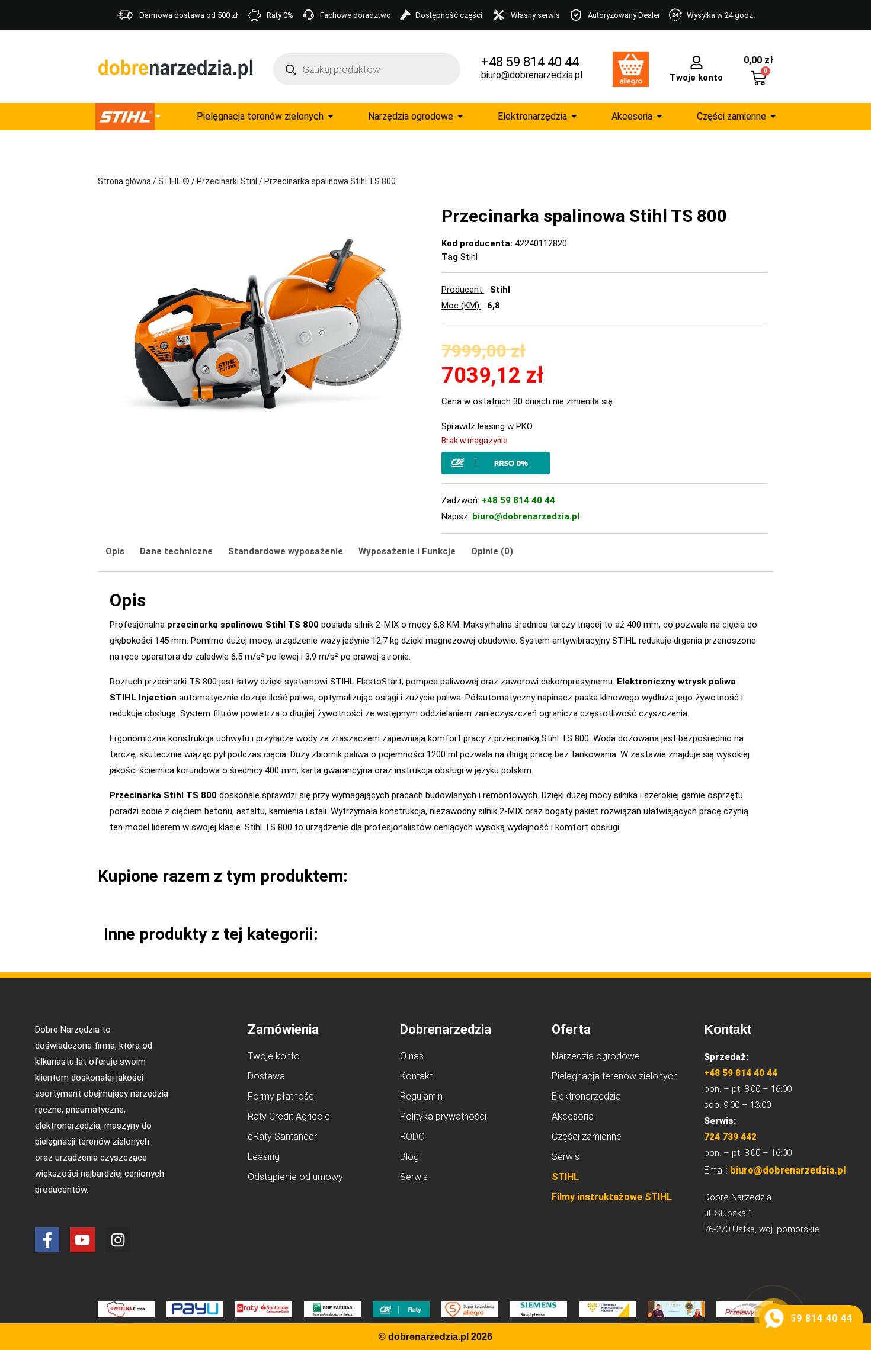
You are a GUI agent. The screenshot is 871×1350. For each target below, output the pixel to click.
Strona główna (124, 181)
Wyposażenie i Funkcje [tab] (407, 551)
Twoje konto (696, 77)
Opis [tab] (114, 551)
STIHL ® (174, 181)
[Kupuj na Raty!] (604, 463)
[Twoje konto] (696, 61)
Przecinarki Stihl (227, 181)
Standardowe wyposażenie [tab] (285, 551)
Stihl (469, 257)
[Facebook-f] (47, 1239)
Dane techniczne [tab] (176, 551)
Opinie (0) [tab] (492, 551)
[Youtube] (82, 1239)
